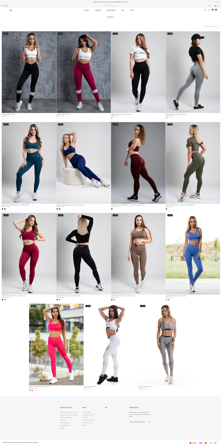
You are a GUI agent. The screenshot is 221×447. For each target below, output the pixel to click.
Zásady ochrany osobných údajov (69, 415)
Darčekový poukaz (87, 422)
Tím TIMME (85, 417)
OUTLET (132, 10)
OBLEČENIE (98, 10)
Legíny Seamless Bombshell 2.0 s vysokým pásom (16, 205)
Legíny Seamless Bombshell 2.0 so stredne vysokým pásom (128, 205)
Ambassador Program (88, 420)
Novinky (62, 428)
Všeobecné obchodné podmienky (69, 412)
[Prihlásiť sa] (149, 422)
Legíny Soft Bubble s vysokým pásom (176, 296)
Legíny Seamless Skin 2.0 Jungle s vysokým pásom (180, 205)
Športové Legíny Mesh (90, 386)
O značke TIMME (86, 412)
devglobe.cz (36, 442)
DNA (122, 10)
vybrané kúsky (111, 2)
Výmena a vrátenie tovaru (66, 417)
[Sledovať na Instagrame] (5, 6)
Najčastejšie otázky (65, 425)
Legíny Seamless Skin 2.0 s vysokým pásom (14, 296)
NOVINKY (86, 10)
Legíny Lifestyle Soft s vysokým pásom (121, 114)
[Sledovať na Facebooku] (2, 6)
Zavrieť (4, 2)
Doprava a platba (64, 422)
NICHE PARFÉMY (111, 10)
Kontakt (84, 425)
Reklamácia (63, 420)
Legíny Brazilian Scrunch (8, 114)
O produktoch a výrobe (88, 415)
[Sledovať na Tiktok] (8, 6)
